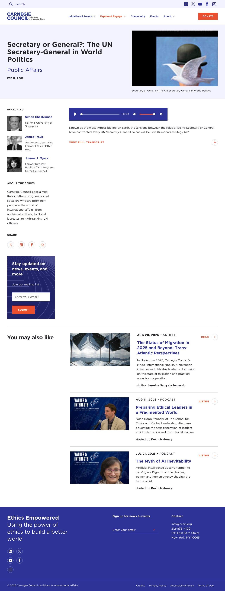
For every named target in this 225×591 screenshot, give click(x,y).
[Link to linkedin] (186, 4)
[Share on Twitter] (10, 244)
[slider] (100, 114)
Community (138, 16)
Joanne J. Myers (36, 158)
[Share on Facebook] (31, 244)
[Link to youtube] (200, 4)
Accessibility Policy (182, 585)
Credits (140, 585)
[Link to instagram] (214, 4)
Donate (208, 16)
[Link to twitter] (193, 4)
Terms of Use (206, 585)
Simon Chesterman (38, 117)
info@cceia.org (181, 524)
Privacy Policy (157, 585)
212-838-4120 (180, 528)
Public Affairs (25, 70)
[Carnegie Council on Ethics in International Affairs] (26, 16)
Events (154, 16)
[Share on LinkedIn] (21, 244)
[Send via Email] (42, 244)
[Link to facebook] (207, 4)
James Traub (34, 136)
